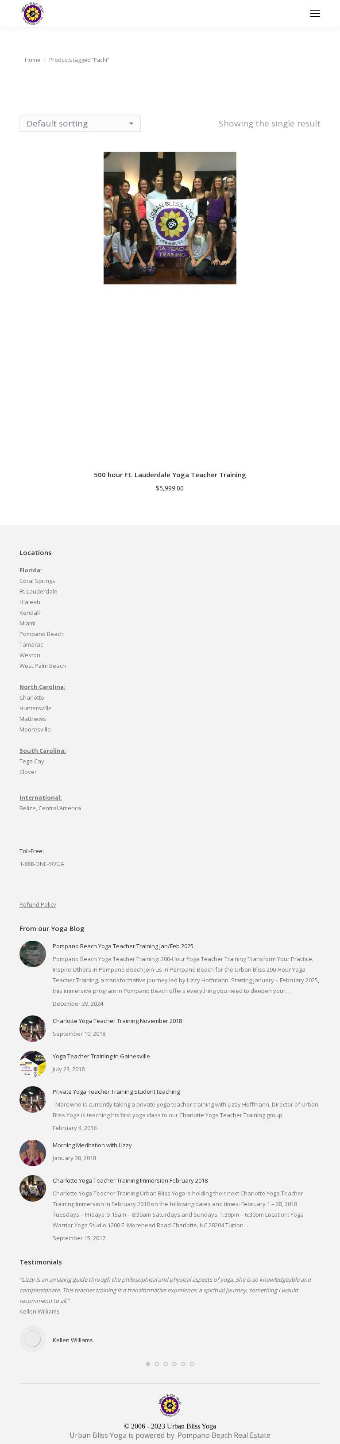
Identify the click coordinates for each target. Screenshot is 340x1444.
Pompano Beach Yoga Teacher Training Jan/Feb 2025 (123, 946)
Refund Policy (37, 904)
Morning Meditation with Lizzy (92, 1145)
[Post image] (32, 954)
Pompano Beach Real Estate (224, 1435)
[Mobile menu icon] (315, 13)
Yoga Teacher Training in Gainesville (101, 1056)
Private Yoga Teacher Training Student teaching (116, 1091)
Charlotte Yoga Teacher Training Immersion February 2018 (130, 1180)
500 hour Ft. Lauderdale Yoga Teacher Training (170, 474)
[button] (314, 451)
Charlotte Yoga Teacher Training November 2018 (117, 1021)
